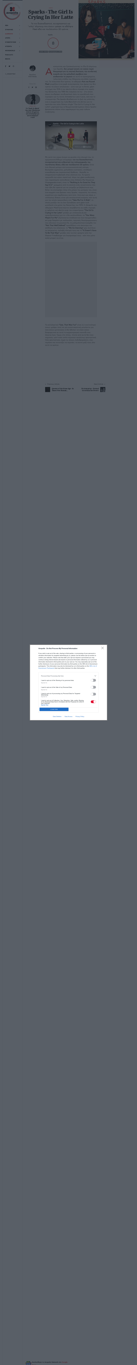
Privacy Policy (80, 716)
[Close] (103, 649)
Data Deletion (57, 716)
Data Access (68, 716)
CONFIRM (54, 709)
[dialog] (68, 682)
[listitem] (68, 676)
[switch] (93, 680)
